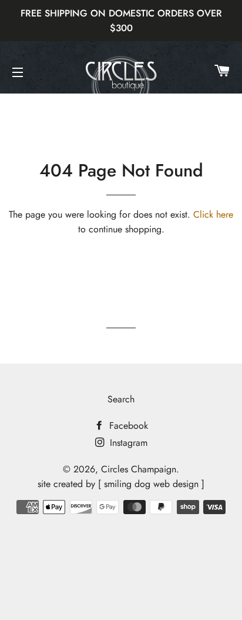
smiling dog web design (151, 484)
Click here (213, 214)
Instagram (127, 442)
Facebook (127, 425)
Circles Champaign (138, 469)
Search (121, 399)
